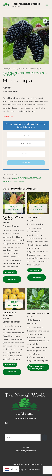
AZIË (22, 73)
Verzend (26, 162)
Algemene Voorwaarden (26, 418)
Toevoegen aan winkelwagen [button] (36, 367)
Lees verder (10, 272)
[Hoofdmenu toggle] (46, 4)
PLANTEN (13, 69)
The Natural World (26, 3)
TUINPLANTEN (24, 69)
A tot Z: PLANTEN (11, 73)
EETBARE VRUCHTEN (35, 73)
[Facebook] (6, 423)
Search (26, 433)
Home (5, 69)
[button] (45, 20)
